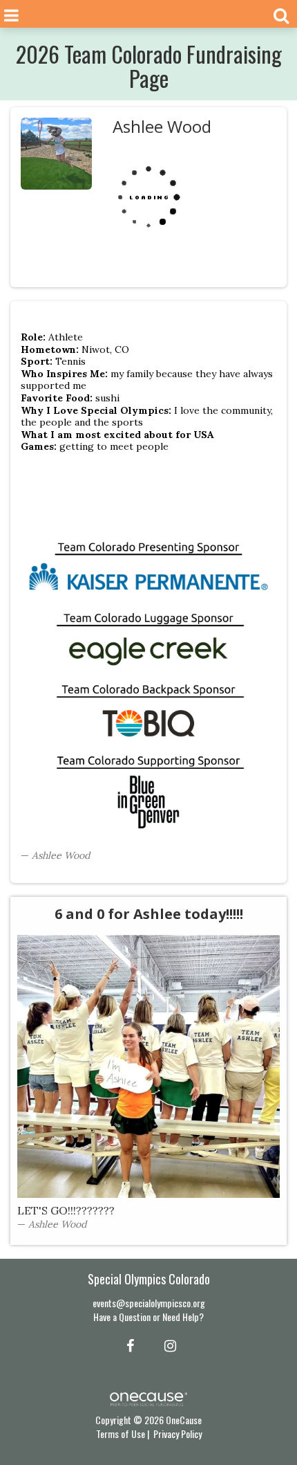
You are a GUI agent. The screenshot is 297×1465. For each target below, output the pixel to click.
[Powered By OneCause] (148, 1397)
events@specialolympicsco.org (149, 1302)
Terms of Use (120, 1433)
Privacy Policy (177, 1433)
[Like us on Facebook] (128, 1344)
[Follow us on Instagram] (166, 1344)
